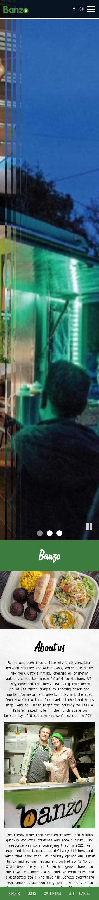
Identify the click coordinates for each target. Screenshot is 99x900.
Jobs (32, 893)
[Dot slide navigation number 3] (59, 533)
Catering (52, 893)
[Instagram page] (81, 9)
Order (14, 893)
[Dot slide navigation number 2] (50, 533)
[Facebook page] (74, 9)
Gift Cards (79, 893)
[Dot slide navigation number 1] (40, 533)
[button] (95, 536)
